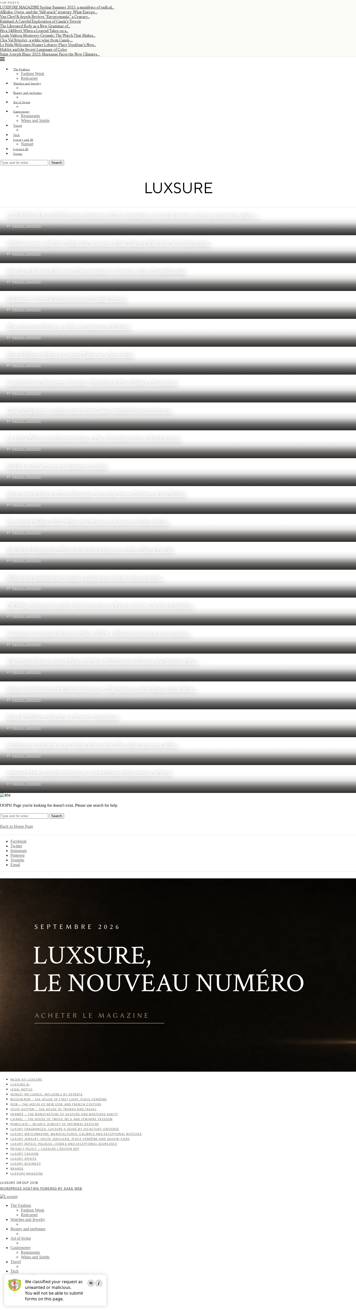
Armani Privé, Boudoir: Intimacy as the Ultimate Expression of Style (90, 773)
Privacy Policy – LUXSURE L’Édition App (44, 1149)
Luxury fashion (24, 1154)
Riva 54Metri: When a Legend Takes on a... (34, 31)
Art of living (21, 102)
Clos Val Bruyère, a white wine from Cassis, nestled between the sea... (90, 411)
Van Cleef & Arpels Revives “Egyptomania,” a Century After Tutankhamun (96, 272)
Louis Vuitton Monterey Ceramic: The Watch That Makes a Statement (92, 383)
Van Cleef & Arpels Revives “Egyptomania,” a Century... (45, 17)
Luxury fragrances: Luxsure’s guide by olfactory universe (64, 1129)
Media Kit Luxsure (26, 1080)
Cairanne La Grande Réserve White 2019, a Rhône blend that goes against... (99, 634)
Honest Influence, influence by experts (46, 1094)
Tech (16, 134)
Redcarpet (29, 78)
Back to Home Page (16, 826)
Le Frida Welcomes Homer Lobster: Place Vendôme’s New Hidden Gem (93, 439)
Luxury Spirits (23, 1159)
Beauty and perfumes (27, 92)
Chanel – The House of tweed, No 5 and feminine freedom (61, 1119)
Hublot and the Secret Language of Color (33, 50)
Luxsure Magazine (26, 1174)
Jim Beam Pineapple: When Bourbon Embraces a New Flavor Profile (90, 550)
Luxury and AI (23, 139)
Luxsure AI (20, 149)
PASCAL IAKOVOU (26, 282)
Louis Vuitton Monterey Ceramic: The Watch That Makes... (47, 36)
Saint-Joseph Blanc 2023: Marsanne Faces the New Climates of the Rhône (96, 495)
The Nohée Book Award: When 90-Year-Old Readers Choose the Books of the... (103, 662)
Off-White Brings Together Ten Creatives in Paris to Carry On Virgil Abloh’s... (100, 606)
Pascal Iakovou (26, 226)
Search (56, 163)
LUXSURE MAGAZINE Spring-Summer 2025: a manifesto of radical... (57, 8)
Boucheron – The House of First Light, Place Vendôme (58, 1099)
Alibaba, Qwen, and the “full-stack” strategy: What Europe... (48, 12)
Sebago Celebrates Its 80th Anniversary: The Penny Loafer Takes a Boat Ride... (102, 690)
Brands (17, 1169)
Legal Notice (21, 1089)
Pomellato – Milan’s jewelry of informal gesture (54, 1124)
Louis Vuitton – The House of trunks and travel (53, 1109)
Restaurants (30, 116)
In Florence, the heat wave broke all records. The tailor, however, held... (93, 745)
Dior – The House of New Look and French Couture (55, 1104)
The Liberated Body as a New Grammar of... (35, 26)
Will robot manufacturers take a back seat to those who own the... (85, 578)
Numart (27, 144)
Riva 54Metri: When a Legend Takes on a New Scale (70, 355)
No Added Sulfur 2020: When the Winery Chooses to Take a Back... (88, 522)
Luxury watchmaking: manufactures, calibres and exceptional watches (76, 1134)
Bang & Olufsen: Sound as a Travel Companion (63, 718)
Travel (17, 125)
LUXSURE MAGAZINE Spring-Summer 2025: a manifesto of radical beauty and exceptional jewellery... (133, 216)
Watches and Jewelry (27, 83)
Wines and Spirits (35, 120)
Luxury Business (25, 1164)
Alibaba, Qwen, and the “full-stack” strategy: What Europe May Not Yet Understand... (109, 244)
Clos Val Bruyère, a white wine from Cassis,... (36, 40)
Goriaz (17, 153)
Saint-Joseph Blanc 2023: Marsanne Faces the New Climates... (50, 55)
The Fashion (21, 69)
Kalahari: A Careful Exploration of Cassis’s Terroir (40, 22)
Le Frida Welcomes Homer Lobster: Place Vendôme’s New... (48, 45)
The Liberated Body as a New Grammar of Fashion (68, 327)
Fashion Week (32, 73)
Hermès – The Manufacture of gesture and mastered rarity (64, 1114)
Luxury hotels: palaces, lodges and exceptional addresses (63, 1144)
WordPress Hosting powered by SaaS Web (41, 1188)
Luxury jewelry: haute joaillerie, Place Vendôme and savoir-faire (70, 1139)
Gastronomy (21, 111)
